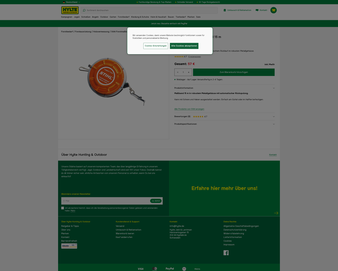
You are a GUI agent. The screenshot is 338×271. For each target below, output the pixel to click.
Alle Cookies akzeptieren (184, 46)
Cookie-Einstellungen (156, 46)
